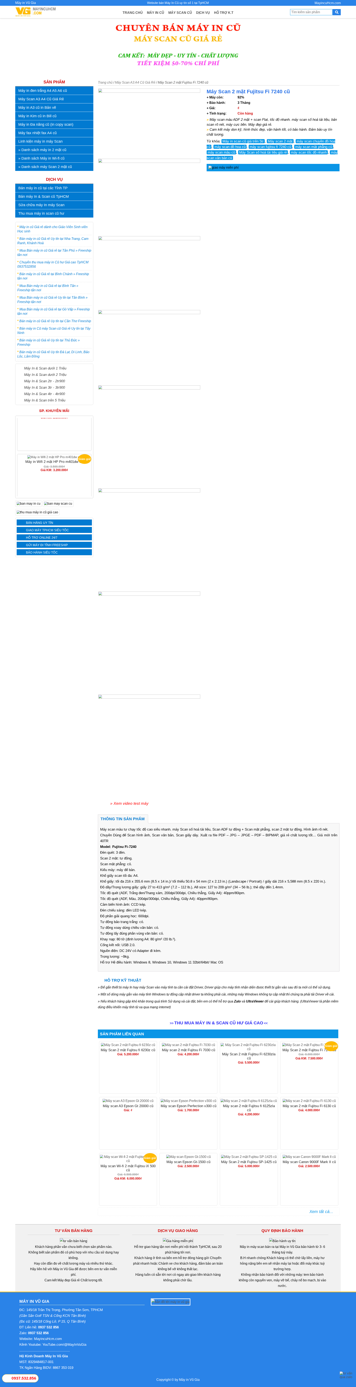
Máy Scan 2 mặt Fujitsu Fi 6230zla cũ (248, 1056)
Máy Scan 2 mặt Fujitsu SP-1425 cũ (248, 1162)
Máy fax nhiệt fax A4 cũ (37, 133)
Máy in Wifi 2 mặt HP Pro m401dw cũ (54, 437)
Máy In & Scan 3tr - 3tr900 (44, 387)
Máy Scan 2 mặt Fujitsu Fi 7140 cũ (54, 490)
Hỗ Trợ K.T (223, 12)
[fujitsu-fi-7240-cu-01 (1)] (150, 347)
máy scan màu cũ (221, 152)
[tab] (122, 818)
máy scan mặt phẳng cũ (313, 147)
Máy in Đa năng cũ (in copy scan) (45, 124)
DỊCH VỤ (203, 12)
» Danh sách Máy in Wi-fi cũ (41, 158)
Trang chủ (105, 82)
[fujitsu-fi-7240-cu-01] (150, 124)
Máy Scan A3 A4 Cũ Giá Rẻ (41, 99)
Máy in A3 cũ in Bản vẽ (37, 107)
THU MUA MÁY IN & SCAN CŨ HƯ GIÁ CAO (218, 1022)
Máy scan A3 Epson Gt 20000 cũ (128, 1106)
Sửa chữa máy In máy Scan (41, 205)
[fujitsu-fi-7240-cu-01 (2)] (150, 273)
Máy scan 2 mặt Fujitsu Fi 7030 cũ (188, 1050)
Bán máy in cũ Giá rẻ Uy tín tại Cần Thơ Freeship (55, 321)
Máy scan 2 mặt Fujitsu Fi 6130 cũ (309, 1106)
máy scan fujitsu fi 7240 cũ (270, 147)
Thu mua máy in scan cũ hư (41, 213)
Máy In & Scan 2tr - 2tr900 (44, 381)
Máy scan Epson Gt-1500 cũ (188, 1162)
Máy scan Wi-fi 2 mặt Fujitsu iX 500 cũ (128, 1168)
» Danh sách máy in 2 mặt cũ (42, 150)
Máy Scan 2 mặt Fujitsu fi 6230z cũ (128, 1050)
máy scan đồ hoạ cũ (230, 147)
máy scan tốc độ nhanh (309, 152)
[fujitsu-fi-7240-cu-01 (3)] (150, 197)
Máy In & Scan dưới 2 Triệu (45, 374)
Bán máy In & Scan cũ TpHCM (43, 196)
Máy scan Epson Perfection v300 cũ (188, 1106)
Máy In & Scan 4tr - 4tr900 (44, 394)
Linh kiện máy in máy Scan (40, 141)
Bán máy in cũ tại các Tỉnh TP (43, 188)
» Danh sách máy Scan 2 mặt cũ (45, 167)
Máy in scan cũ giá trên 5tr (243, 141)
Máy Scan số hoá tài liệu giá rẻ (263, 152)
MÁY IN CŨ (155, 12)
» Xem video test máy (129, 803)
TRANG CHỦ (133, 12)
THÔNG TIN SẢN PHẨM (123, 819)
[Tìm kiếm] (337, 12)
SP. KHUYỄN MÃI (54, 411)
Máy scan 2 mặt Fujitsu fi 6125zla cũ (249, 1108)
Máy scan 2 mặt (280, 141)
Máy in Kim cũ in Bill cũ (37, 116)
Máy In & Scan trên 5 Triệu (44, 400)
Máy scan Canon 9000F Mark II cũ (309, 1162)
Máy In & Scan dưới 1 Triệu (45, 368)
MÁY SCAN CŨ (180, 12)
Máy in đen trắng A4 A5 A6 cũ (42, 91)
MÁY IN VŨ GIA (34, 1301)
